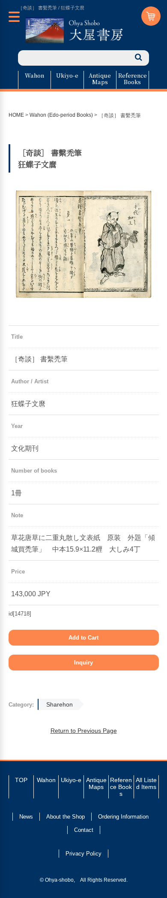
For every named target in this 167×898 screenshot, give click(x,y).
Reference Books (132, 78)
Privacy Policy (83, 853)
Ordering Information (123, 816)
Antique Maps (100, 78)
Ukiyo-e (67, 75)
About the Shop (65, 816)
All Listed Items (146, 783)
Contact (83, 830)
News (26, 816)
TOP (21, 780)
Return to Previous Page (84, 730)
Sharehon (59, 704)
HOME (16, 115)
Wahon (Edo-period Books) (61, 115)
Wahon (34, 75)
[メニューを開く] (14, 16)
